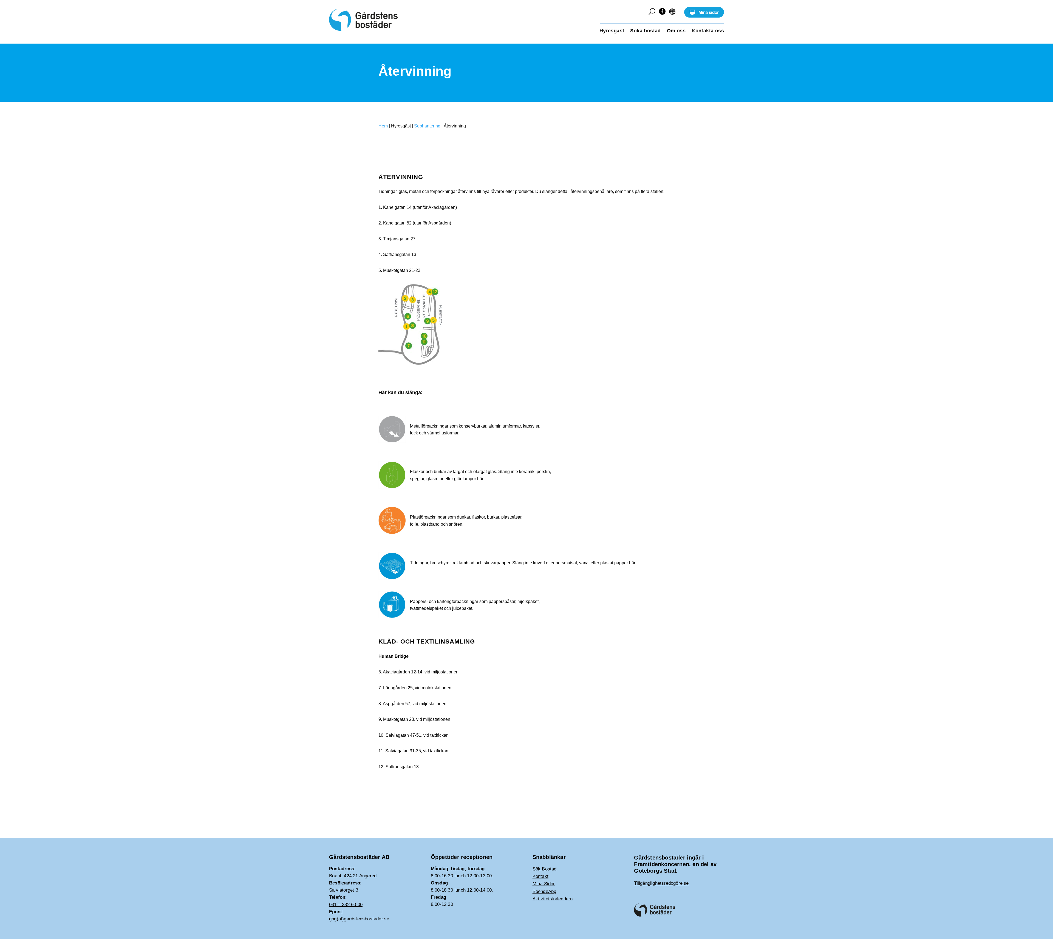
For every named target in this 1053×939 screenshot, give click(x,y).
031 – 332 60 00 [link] (346, 904)
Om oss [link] (676, 31)
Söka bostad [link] (645, 31)
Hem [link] (383, 126)
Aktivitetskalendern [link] (553, 898)
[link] (704, 16)
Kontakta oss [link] (708, 31)
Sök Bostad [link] (545, 869)
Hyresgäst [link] (611, 31)
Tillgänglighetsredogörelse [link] (661, 883)
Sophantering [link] (427, 126)
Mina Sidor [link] (544, 883)
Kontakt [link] (540, 876)
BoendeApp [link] (544, 891)
